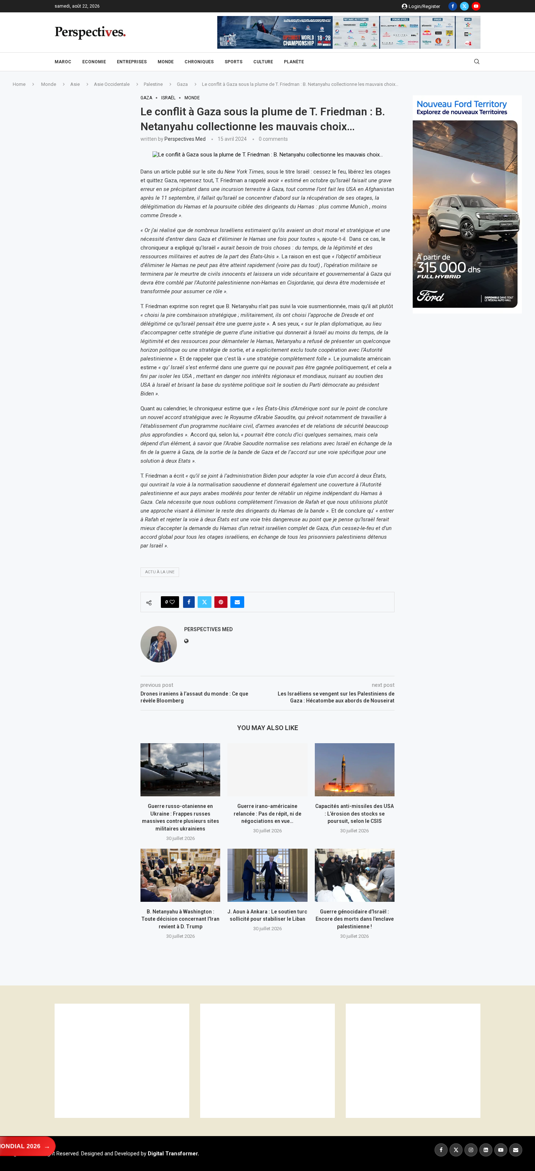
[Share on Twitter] (204, 602)
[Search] (476, 62)
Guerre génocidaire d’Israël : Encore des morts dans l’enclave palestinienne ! (355, 919)
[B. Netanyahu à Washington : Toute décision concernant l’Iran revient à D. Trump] (180, 875)
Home (19, 84)
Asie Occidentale (112, 84)
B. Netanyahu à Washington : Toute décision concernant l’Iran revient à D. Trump (180, 919)
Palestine (153, 84)
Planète (294, 61)
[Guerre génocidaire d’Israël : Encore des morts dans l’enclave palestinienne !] (355, 875)
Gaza (182, 84)
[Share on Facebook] (189, 602)
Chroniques (199, 61)
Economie (94, 61)
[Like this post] (172, 602)
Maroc (63, 61)
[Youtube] (476, 6)
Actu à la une (159, 572)
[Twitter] (464, 6)
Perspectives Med (185, 139)
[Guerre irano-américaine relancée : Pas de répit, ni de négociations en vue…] (267, 769)
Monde (166, 61)
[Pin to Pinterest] (220, 602)
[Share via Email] (237, 602)
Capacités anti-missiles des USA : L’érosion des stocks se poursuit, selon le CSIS (354, 813)
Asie (75, 84)
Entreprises (132, 61)
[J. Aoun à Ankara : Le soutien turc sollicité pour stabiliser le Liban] (267, 875)
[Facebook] (452, 6)
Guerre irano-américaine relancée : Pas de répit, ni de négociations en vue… (267, 813)
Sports (233, 61)
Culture (263, 61)
